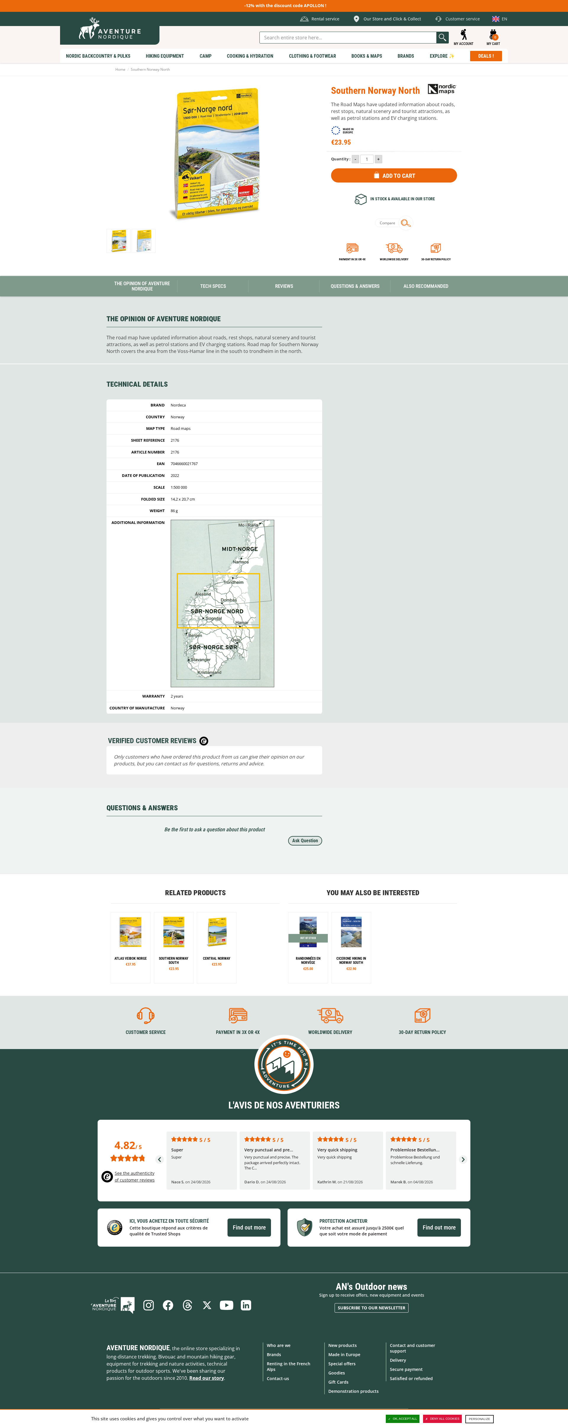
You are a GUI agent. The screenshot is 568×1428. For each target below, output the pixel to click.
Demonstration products (353, 1391)
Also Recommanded (426, 286)
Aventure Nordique (138, 1348)
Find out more (249, 1227)
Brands (274, 1354)
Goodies (336, 1373)
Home (120, 69)
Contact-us (278, 1378)
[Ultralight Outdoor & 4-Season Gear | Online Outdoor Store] (109, 28)
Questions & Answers (355, 286)
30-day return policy (436, 259)
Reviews (284, 286)
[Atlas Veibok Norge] (130, 947)
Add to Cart (399, 175)
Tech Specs (213, 286)
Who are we (279, 1345)
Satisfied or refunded (411, 1378)
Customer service (146, 1032)
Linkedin (246, 1305)
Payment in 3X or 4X (238, 1032)
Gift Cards (338, 1382)
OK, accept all (405, 1418)
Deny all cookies (444, 1418)
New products (342, 1345)
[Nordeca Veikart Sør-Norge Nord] (118, 241)
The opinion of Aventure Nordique (142, 286)
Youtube (226, 1305)
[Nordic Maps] (442, 88)
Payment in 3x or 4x (352, 259)
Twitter (207, 1305)
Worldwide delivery (394, 259)
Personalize (479, 1419)
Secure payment (406, 1369)
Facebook (168, 1305)
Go (442, 37)
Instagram (148, 1305)
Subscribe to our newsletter (371, 1308)
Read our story (206, 1378)
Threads (187, 1305)
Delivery (398, 1360)
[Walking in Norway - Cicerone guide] (351, 947)
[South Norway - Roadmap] (173, 947)
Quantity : (341, 159)
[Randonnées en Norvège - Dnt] (308, 947)
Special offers (342, 1363)
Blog (112, 1305)
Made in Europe (344, 1354)
